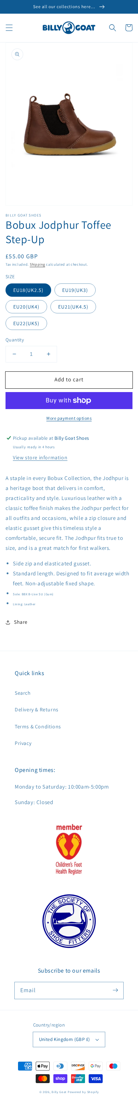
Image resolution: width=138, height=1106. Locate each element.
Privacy (23, 743)
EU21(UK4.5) (73, 306)
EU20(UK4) (26, 306)
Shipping (37, 264)
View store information (40, 457)
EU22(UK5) (26, 323)
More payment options (69, 418)
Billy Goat (59, 1092)
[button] (9, 28)
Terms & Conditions (38, 726)
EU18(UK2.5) (28, 290)
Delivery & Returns (37, 709)
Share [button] (21, 622)
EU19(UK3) (75, 290)
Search (23, 693)
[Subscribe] (115, 990)
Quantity (15, 340)
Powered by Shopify (83, 1092)
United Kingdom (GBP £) (64, 1039)
